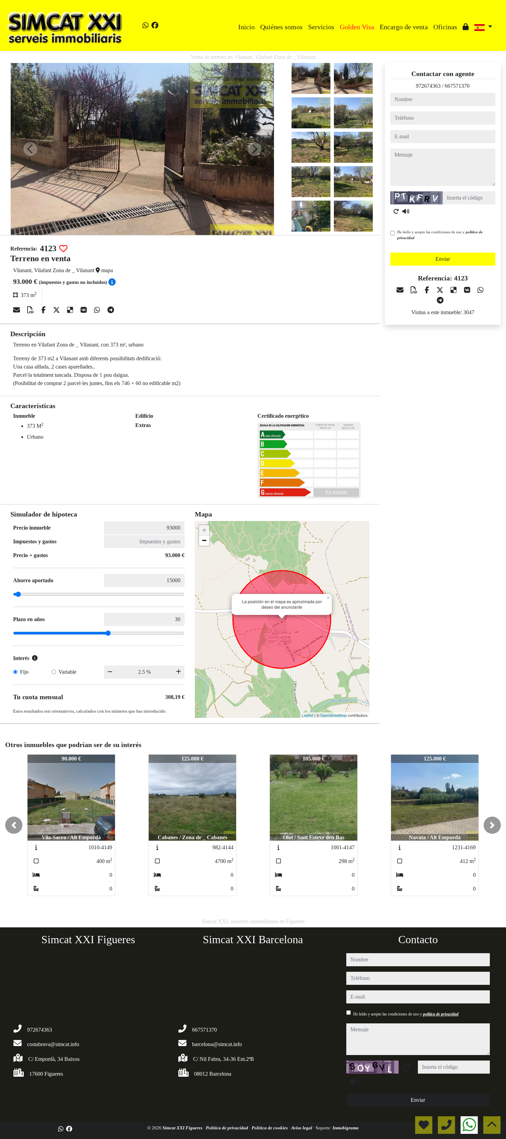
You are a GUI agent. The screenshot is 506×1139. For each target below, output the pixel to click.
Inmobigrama (346, 1127)
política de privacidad (440, 1014)
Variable (67, 672)
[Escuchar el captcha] (406, 211)
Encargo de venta (404, 27)
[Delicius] (71, 310)
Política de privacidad (227, 1127)
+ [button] (204, 530)
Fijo (24, 672)
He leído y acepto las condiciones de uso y (440, 235)
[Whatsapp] (146, 25)
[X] (57, 310)
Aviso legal (302, 1127)
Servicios (321, 27)
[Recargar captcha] (396, 211)
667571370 (457, 86)
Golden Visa (357, 27)
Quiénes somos (281, 27)
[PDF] (31, 310)
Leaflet (307, 715)
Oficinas (445, 27)
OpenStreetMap (333, 715)
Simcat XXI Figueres (182, 1127)
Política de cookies (270, 1127)
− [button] (204, 540)
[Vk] (84, 310)
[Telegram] (110, 310)
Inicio (246, 27)
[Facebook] (154, 25)
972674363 (428, 86)
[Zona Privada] (466, 27)
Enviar (442, 259)
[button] (13, 825)
